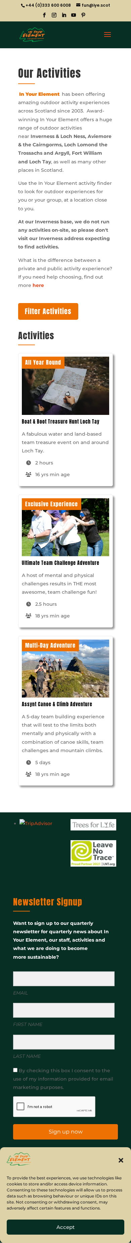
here (38, 285)
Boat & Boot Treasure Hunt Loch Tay (60, 421)
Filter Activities (48, 311)
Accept (65, 1227)
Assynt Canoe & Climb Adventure (57, 704)
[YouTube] (73, 17)
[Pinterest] (83, 17)
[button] (121, 1160)
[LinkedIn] (63, 17)
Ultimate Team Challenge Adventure (60, 563)
